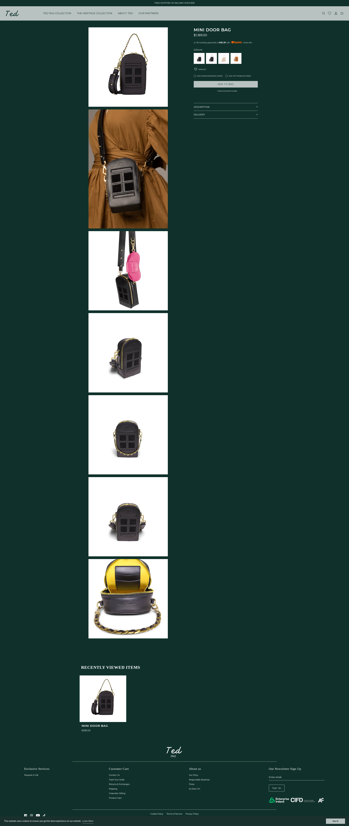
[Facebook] (25, 815)
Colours (198, 49)
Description (202, 107)
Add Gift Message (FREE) (239, 76)
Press (191, 784)
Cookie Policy (156, 814)
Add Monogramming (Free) (210, 76)
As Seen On (194, 789)
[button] (200, 69)
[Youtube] (38, 815)
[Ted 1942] (12, 13)
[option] (103, 704)
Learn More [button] (87, 821)
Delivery (199, 114)
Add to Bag (226, 84)
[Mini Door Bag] (199, 58)
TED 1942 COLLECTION (57, 13)
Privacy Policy (192, 814)
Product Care (115, 798)
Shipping (113, 789)
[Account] (335, 13)
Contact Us (114, 775)
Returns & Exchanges (119, 784)
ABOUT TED (125, 13)
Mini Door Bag (95, 725)
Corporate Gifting (117, 793)
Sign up (276, 788)
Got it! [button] (336, 821)
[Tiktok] (44, 815)
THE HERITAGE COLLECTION (94, 13)
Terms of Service (174, 814)
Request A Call (31, 775)
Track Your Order (117, 779)
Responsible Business (199, 779)
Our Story (193, 775)
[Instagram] (31, 815)
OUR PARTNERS (149, 13)
